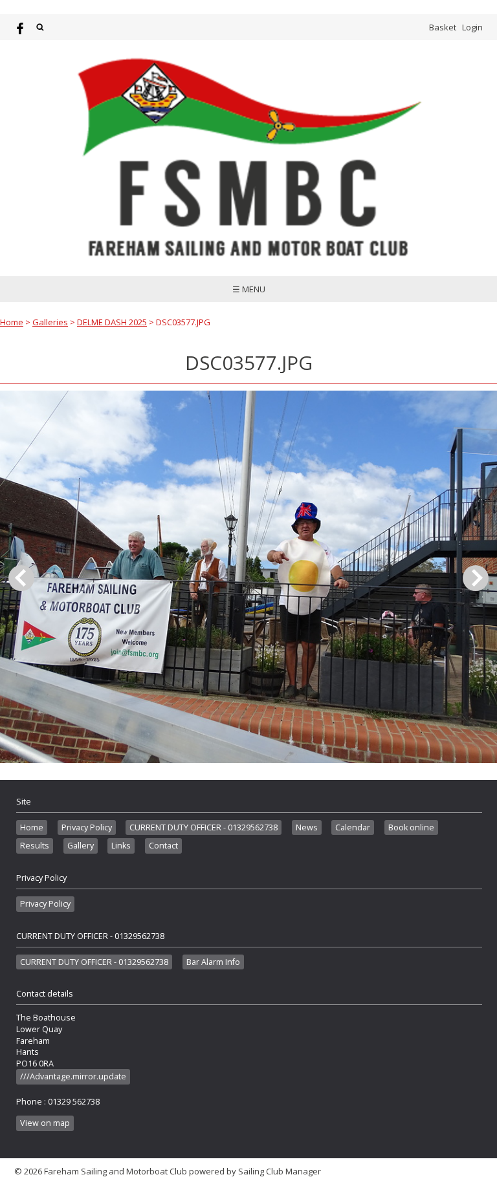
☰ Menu (248, 289)
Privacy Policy (86, 827)
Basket (442, 27)
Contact (163, 845)
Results (34, 845)
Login (472, 27)
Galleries (50, 322)
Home (11, 322)
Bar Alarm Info (213, 961)
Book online (411, 827)
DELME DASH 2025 (112, 322)
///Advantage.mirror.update (73, 1076)
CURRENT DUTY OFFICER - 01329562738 (203, 827)
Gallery (80, 845)
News (307, 827)
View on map (45, 1123)
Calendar (352, 827)
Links (121, 845)
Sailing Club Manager (279, 1171)
